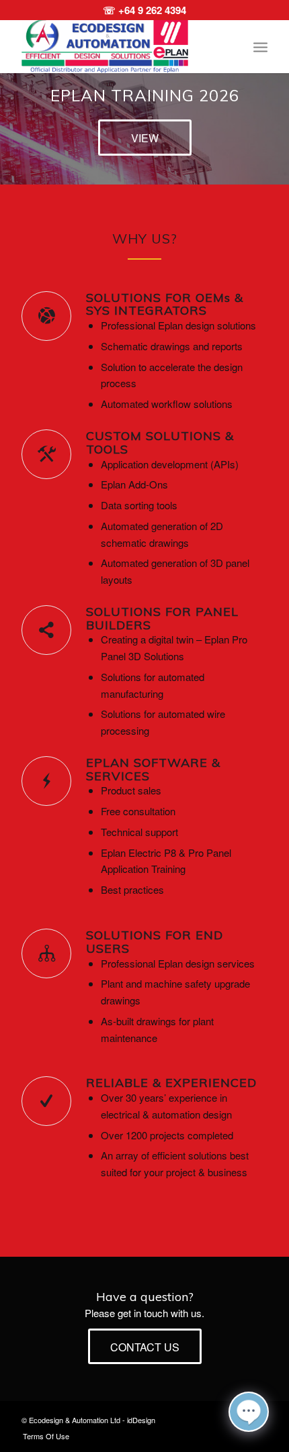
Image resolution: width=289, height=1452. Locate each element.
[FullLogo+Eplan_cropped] (120, 46)
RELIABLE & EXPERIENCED (171, 1082)
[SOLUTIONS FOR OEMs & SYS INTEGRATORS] (46, 316)
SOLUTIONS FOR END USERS (154, 941)
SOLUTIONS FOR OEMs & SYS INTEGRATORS (164, 304)
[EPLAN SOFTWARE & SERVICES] (46, 781)
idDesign (141, 1419)
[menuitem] (260, 46)
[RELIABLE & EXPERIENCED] (46, 1101)
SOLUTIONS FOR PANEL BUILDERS (162, 618)
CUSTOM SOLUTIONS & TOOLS (160, 442)
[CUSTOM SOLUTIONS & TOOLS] (46, 454)
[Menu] (260, 46)
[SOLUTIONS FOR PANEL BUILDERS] (46, 630)
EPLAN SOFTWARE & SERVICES (153, 769)
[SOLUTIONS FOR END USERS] (46, 953)
